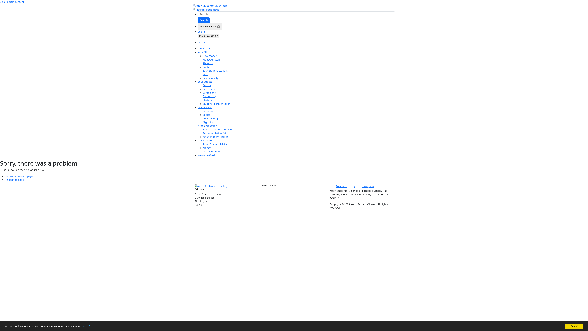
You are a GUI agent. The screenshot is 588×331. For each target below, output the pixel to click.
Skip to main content (12, 2)
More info (85, 326)
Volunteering (210, 118)
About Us (208, 63)
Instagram (368, 186)
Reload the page (14, 179)
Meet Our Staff (211, 59)
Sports (206, 114)
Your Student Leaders (215, 70)
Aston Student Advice (215, 144)
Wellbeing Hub (211, 151)
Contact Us (209, 67)
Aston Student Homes (215, 137)
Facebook (341, 186)
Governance (210, 56)
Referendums (211, 89)
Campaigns (209, 92)
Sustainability (210, 78)
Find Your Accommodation (218, 129)
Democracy (209, 96)
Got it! (574, 326)
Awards (207, 85)
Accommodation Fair (215, 133)
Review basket (208, 26)
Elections (208, 100)
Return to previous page (19, 176)
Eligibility (208, 122)
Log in (201, 31)
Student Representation (216, 103)
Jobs (205, 74)
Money (207, 148)
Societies (208, 111)
